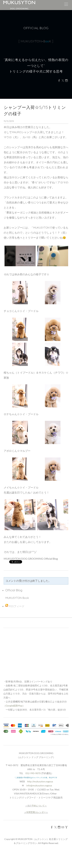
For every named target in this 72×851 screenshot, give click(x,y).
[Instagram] (66, 80)
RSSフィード (16, 606)
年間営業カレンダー (36, 812)
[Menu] (66, 5)
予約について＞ (39, 805)
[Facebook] (59, 80)
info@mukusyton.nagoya (39, 785)
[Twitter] (62, 80)
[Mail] (62, 827)
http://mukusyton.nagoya (40, 781)
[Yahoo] (66, 827)
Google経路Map (14, 705)
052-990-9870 (33, 773)
